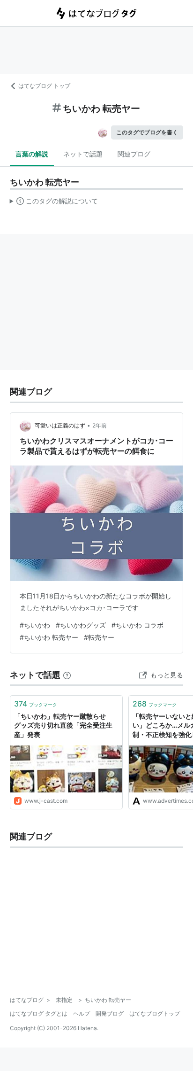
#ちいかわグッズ (81, 625)
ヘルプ (81, 1013)
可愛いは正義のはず (60, 425)
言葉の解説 (31, 154)
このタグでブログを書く (147, 132)
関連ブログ (134, 154)
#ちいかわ (35, 625)
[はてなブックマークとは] (67, 675)
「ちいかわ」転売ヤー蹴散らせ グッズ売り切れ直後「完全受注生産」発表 (63, 725)
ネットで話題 (83, 154)
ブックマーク (35, 703)
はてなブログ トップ (44, 85)
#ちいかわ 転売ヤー (49, 637)
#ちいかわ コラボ (137, 625)
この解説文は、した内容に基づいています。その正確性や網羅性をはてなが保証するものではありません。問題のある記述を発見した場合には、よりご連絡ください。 (54, 203)
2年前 (99, 425)
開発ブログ (110, 1013)
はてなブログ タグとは (38, 1013)
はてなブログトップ (154, 1013)
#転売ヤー (99, 637)
